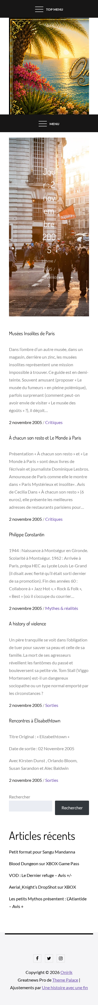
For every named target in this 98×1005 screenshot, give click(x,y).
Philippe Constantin (26, 534)
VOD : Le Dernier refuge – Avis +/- (40, 875)
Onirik (66, 972)
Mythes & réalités (61, 608)
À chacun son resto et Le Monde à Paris (45, 438)
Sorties (51, 705)
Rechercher (19, 796)
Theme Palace (65, 979)
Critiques (54, 422)
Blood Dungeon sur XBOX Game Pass (44, 863)
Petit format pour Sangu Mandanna (42, 851)
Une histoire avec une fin (65, 987)
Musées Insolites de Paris (32, 333)
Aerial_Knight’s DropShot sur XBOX (42, 886)
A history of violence (27, 623)
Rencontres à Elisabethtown (34, 721)
